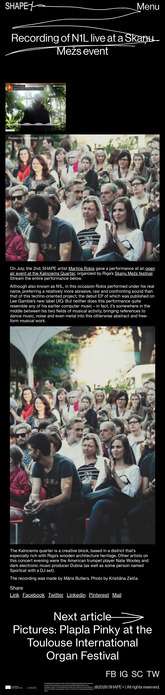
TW (153, 674)
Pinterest (99, 595)
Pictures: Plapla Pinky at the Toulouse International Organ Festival (82, 636)
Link (14, 595)
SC (137, 674)
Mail (116, 595)
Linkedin (76, 595)
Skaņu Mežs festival (133, 273)
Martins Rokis (81, 268)
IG (124, 674)
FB (111, 674)
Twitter (56, 595)
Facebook (34, 595)
